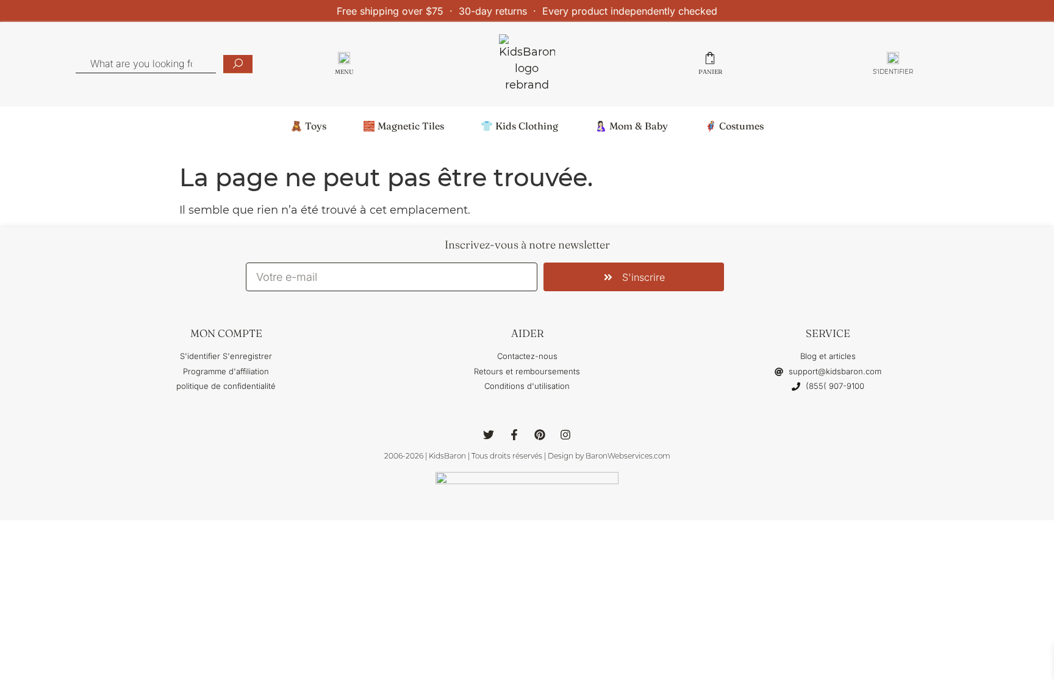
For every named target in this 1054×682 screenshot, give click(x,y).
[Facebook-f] (514, 434)
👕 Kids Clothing (519, 126)
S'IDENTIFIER (893, 72)
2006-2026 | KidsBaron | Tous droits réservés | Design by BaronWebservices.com (527, 455)
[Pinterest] (539, 434)
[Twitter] (488, 434)
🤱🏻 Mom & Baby (631, 126)
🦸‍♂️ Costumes (734, 126)
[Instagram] (565, 434)
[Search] (238, 64)
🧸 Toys (308, 126)
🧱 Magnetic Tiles (403, 126)
